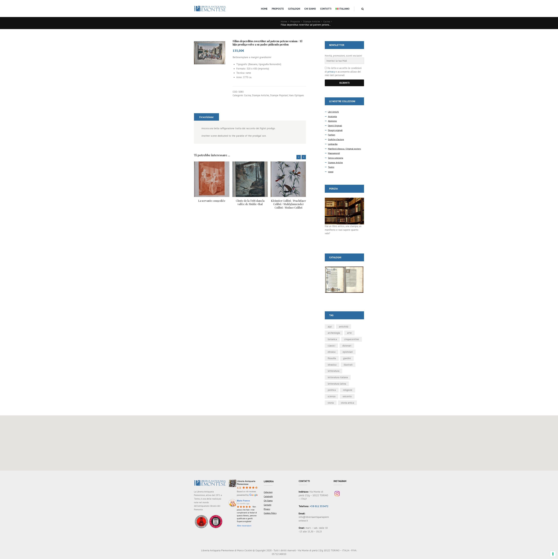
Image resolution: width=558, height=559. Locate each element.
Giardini (347, 358)
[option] (211, 183)
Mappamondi (334, 153)
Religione (347, 390)
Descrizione (206, 117)
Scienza (331, 396)
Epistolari (348, 351)
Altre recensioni (244, 525)
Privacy (267, 509)
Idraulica (332, 364)
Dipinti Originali (335, 125)
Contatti (325, 8)
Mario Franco (243, 500)
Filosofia (332, 358)
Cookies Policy (270, 513)
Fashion (331, 134)
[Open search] (362, 9)
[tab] (206, 117)
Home (264, 8)
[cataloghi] (344, 268)
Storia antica (347, 402)
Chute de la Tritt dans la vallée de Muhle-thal (211, 202)
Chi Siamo (310, 8)
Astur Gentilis (288, 200)
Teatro (331, 167)
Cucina (326, 21)
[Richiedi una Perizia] (344, 199)
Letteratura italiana (338, 377)
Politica (332, 390)
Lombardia (332, 144)
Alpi (330, 326)
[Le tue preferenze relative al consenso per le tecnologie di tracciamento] (553, 554)
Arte (349, 332)
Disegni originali (335, 130)
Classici (331, 345)
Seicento (347, 396)
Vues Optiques (296, 95)
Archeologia (334, 332)
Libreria (269, 481)
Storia (331, 402)
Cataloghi (294, 8)
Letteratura (333, 371)
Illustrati (348, 364)
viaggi (330, 171)
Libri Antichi (333, 111)
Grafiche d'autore (336, 139)
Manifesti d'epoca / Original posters (344, 148)
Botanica (332, 339)
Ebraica (331, 351)
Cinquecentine (351, 339)
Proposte (278, 8)
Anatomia (332, 116)
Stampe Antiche (311, 21)
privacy (331, 71)
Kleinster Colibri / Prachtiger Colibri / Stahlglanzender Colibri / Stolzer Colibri (250, 204)
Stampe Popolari (279, 95)
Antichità (343, 326)
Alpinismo (332, 121)
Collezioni (268, 492)
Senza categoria (335, 158)
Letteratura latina (337, 383)
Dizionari (346, 345)
